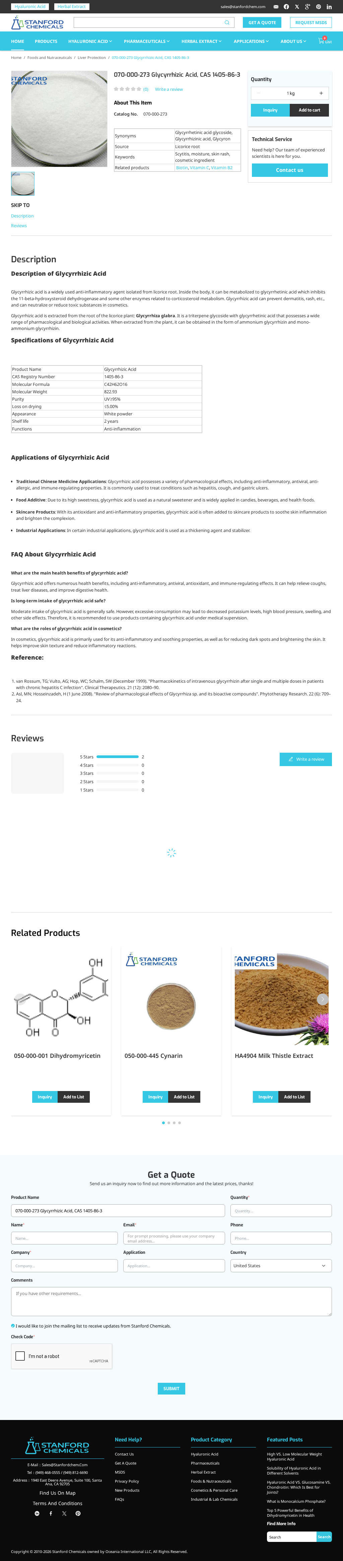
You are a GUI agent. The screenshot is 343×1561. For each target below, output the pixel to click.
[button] (323, 999)
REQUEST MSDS (311, 22)
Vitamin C (199, 167)
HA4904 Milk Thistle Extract (274, 1055)
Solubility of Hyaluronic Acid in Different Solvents (294, 1471)
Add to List (73, 1097)
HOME (17, 41)
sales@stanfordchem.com (243, 6)
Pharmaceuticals (144, 41)
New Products (127, 1490)
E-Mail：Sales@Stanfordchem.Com (57, 1464)
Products (46, 41)
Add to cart (309, 110)
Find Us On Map (58, 1493)
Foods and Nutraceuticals (49, 57)
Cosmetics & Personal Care (214, 1490)
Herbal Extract (72, 6)
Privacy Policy (127, 1481)
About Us (291, 41)
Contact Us (124, 1453)
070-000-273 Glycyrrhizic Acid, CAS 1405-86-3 (150, 57)
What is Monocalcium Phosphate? (296, 1501)
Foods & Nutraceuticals (211, 1481)
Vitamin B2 (221, 167)
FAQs (119, 1499)
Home (16, 57)
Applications (249, 41)
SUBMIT (171, 1389)
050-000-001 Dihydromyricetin (57, 1055)
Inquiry (270, 110)
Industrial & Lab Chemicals (214, 1499)
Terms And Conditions (57, 1503)
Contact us (289, 169)
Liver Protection (92, 57)
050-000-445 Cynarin (154, 1055)
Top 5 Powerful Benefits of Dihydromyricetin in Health (291, 1513)
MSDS (120, 1472)
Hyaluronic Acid (30, 6)
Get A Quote (125, 1463)
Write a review (169, 89)
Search (324, 1536)
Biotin (182, 167)
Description (22, 216)
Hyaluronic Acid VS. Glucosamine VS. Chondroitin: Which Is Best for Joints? (299, 1487)
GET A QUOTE (262, 22)
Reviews (19, 225)
